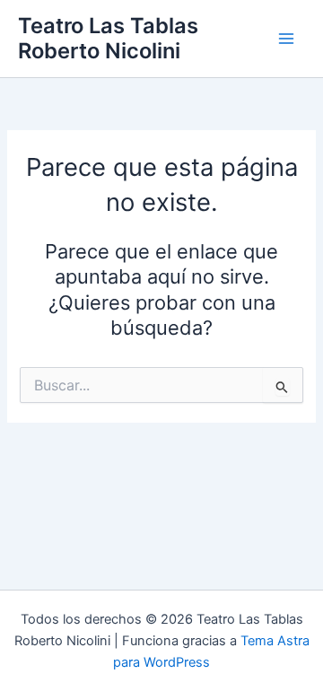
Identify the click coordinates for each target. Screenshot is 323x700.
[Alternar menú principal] (286, 38)
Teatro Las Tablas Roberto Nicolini (108, 38)
